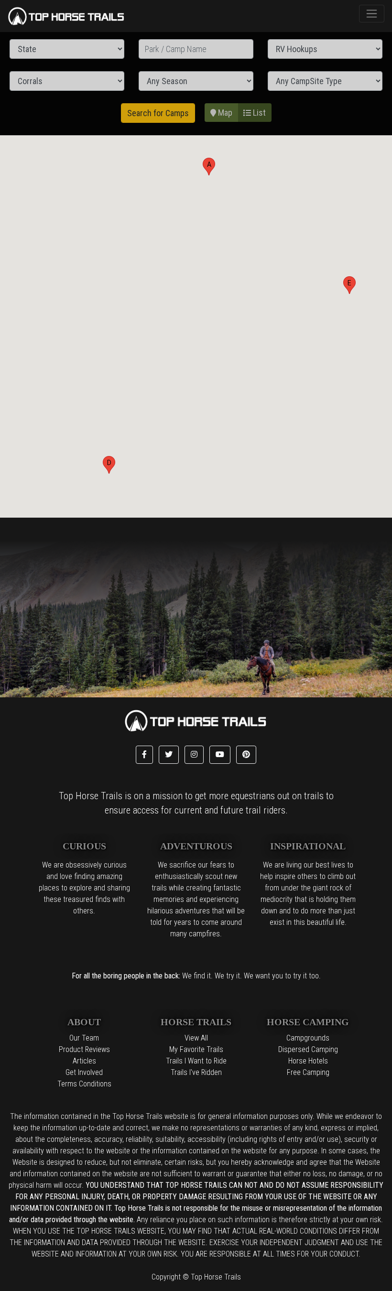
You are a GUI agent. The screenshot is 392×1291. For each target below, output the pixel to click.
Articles (84, 1060)
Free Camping (308, 1072)
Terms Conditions (84, 1083)
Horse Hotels (308, 1060)
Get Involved (84, 1072)
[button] (209, 166)
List (258, 113)
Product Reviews (84, 1049)
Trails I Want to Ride (196, 1060)
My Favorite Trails (196, 1049)
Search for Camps (158, 113)
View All (196, 1037)
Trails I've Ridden (196, 1072)
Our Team (84, 1037)
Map (224, 113)
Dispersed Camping (308, 1049)
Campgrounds (307, 1037)
